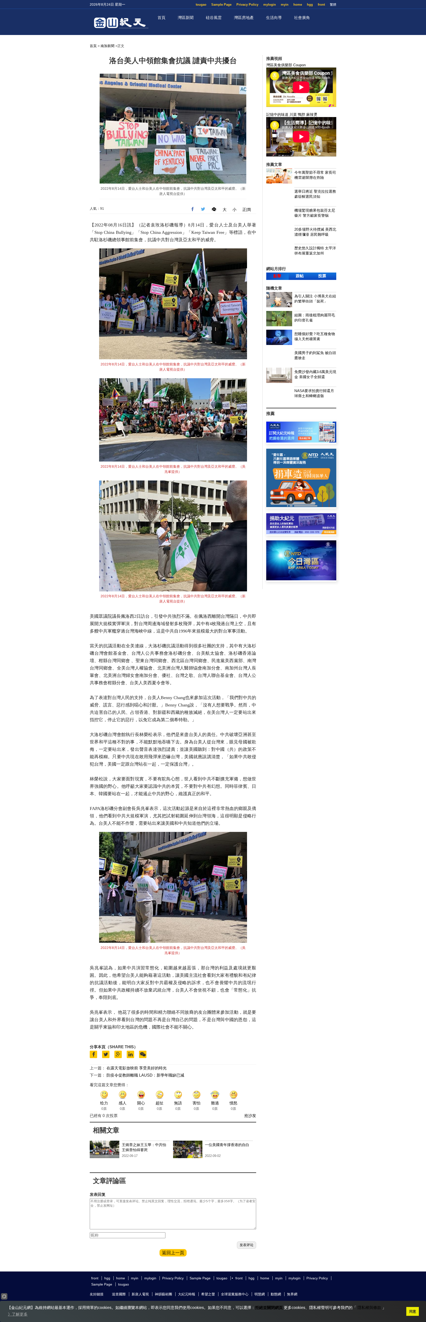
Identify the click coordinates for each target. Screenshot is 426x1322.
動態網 (276, 1294)
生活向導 (274, 18)
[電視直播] (301, 579)
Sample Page (221, 4)
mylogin (269, 4)
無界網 (292, 1294)
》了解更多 (18, 1314)
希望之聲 (208, 1294)
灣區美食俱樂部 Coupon (286, 65)
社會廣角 (302, 18)
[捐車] (301, 506)
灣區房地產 (244, 18)
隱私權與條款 (369, 1307)
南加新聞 (107, 46)
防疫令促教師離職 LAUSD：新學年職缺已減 (145, 1075)
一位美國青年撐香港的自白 (227, 1145)
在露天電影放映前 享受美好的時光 (136, 1068)
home (297, 4)
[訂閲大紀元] (301, 441)
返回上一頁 (173, 1252)
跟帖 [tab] (300, 276)
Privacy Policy (247, 4)
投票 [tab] (322, 276)
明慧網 (259, 1294)
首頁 (161, 18)
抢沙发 (250, 1116)
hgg (310, 4)
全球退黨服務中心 (234, 1294)
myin (284, 4)
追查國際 (119, 1294)
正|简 (246, 209)
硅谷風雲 (214, 18)
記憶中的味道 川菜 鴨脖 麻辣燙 (291, 114)
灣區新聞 (186, 18)
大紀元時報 (186, 1294)
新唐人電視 (140, 1294)
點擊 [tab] (277, 276)
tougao (201, 4)
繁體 (333, 4)
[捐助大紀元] (301, 533)
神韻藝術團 (163, 1294)
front (321, 4)
